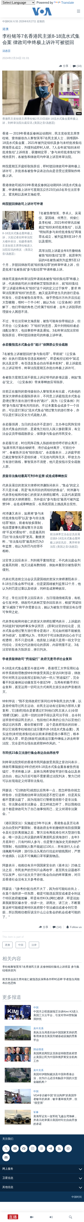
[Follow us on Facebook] (24, 1148)
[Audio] (51, 1217)
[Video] (32, 1217)
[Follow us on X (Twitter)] (6, 1148)
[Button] (63, 66)
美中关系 (38, 1028)
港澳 (5, 29)
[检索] (70, 1217)
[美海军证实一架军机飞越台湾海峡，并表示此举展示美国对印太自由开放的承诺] (18, 1117)
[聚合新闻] (59, 1148)
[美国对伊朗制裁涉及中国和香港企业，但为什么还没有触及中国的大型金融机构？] (18, 1075)
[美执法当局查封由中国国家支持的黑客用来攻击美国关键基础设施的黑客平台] (18, 1033)
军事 (35, 1112)
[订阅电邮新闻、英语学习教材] (6, 1157)
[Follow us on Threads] (41, 1148)
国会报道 (38, 1049)
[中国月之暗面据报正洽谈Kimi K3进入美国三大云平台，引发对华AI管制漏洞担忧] (18, 1012)
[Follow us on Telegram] (50, 1148)
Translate (67, 2)
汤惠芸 (6, 50)
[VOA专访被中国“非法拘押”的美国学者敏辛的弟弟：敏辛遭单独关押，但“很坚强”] (18, 1096)
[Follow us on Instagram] (32, 1148)
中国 (35, 1007)
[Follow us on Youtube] (15, 1148)
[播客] (68, 1148)
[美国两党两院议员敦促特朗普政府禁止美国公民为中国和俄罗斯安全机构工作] (18, 1054)
